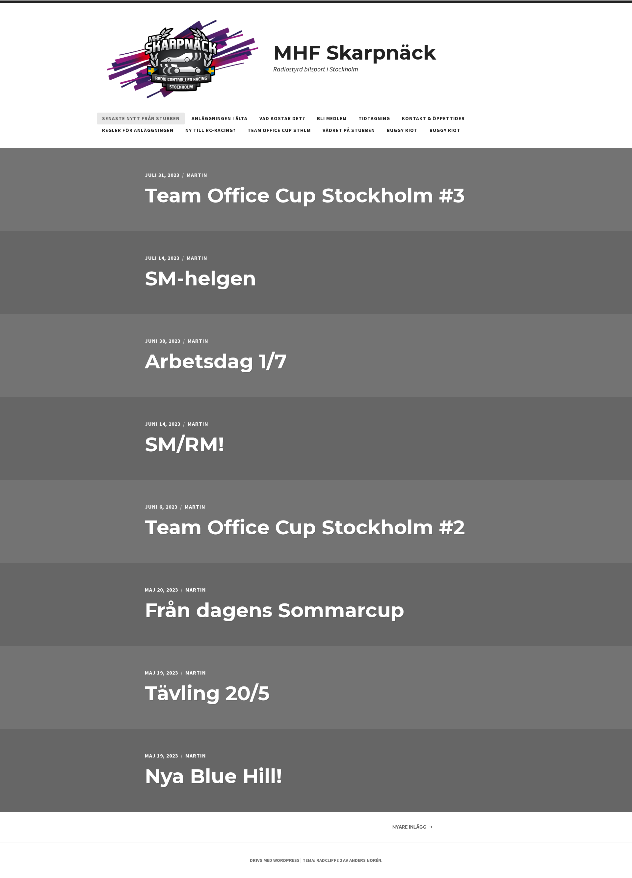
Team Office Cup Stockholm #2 (305, 527)
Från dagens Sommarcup (274, 610)
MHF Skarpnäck (354, 52)
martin (197, 175)
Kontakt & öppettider (433, 118)
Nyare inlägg (409, 827)
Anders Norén (365, 860)
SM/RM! (184, 444)
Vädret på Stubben (349, 130)
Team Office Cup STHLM (279, 130)
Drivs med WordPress (275, 860)
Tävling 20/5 (207, 693)
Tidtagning (374, 118)
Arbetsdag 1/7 (216, 361)
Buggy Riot (402, 130)
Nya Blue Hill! (213, 776)
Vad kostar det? (282, 118)
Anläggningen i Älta (220, 118)
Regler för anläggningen (137, 130)
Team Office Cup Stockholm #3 (305, 195)
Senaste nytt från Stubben (141, 118)
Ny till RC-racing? (210, 130)
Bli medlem (332, 118)
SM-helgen (200, 278)
